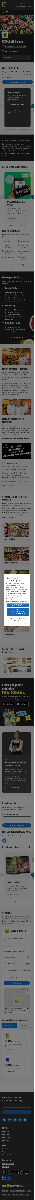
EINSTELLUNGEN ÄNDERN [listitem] (18, 619)
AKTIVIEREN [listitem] (17, 605)
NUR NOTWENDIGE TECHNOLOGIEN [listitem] (17, 611)
